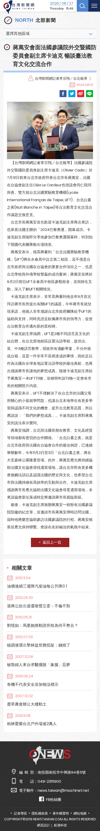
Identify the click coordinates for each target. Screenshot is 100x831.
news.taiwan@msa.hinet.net (63, 790)
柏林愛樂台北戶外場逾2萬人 (32, 723)
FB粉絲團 (53, 799)
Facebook (63, 93)
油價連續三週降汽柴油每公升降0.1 (37, 586)
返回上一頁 (52, 542)
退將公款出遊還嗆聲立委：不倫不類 (38, 606)
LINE (89, 93)
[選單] (94, 6)
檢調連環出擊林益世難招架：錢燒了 (38, 645)
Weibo (80, 93)
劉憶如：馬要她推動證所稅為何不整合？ (42, 625)
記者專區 (20, 813)
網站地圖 (80, 813)
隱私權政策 (40, 813)
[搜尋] (82, 6)
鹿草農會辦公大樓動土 (27, 704)
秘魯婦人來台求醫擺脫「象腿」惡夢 (38, 664)
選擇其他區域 (18, 33)
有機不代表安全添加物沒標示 (32, 684)
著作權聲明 (61, 813)
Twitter (71, 93)
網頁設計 (43, 825)
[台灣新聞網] (18, 7)
